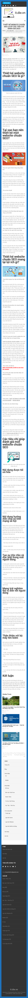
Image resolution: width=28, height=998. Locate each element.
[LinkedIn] (8, 5)
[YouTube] (13, 5)
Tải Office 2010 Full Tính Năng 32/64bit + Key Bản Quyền (13, 743)
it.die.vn (14, 989)
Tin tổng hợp (5, 939)
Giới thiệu (7, 831)
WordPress (9, 993)
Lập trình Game (9, 817)
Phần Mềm (7, 785)
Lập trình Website (9, 822)
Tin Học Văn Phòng (10, 801)
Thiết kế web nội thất (12, 433)
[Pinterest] (5, 5)
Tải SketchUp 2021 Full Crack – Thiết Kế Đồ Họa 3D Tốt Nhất (13, 726)
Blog (6, 769)
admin (4, 712)
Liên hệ (6, 836)
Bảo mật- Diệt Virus (10, 792)
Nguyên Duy (6, 55)
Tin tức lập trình (8, 811)
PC (6, 776)
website (5, 119)
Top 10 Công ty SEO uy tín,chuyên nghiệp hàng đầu (19, 754)
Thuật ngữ (7, 813)
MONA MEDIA (16, 400)
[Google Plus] (10, 5)
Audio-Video (8, 796)
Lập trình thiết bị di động (11, 826)
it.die (12, 69)
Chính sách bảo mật (7, 849)
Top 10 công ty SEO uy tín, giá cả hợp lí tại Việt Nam (8, 754)
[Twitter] (3, 5)
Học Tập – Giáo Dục (10, 805)
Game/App (7, 773)
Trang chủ (7, 765)
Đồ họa (7, 788)
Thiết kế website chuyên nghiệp (11, 341)
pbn (4, 730)
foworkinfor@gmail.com (11, 872)
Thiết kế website (7, 58)
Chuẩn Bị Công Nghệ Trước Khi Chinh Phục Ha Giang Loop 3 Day (14, 708)
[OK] (15, 5)
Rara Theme (18, 992)
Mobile (6, 780)
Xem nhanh (6, 3)
